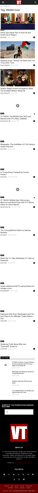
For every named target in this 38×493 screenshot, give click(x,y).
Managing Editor (4, 290)
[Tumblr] (14, 479)
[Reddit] (18, 474)
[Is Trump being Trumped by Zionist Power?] (17, 161)
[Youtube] (24, 479)
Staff (12, 486)
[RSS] (28, 474)
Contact (28, 488)
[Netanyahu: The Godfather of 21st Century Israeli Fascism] (17, 133)
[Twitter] (19, 479)
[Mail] (14, 474)
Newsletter (10, 488)
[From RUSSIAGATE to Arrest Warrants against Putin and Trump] (5, 393)
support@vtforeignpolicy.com (22, 462)
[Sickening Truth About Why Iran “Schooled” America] (17, 333)
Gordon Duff (3, 321)
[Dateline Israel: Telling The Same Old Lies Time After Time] (17, 49)
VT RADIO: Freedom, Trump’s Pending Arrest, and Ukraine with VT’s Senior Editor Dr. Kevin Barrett (23, 363)
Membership (29, 486)
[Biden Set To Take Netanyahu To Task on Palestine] (17, 247)
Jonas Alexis (3, 37)
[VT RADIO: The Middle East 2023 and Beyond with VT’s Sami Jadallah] (17, 105)
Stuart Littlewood (5, 65)
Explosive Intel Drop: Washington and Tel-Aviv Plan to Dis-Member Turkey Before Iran (17, 316)
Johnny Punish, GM (5, 121)
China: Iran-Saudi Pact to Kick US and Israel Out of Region (15, 34)
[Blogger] (4, 474)
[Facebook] (9, 474)
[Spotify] (33, 474)
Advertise (22, 488)
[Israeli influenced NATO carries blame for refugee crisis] (17, 275)
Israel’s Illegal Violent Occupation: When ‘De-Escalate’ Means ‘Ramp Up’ (16, 89)
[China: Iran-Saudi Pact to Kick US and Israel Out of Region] (17, 21)
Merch (16, 488)
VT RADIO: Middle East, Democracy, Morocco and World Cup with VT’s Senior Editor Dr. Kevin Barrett (17, 202)
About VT (7, 486)
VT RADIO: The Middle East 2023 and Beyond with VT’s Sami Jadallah (15, 117)
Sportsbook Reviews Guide (20, 491)
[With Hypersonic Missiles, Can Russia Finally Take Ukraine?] (5, 374)
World (2, 29)
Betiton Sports (31, 491)
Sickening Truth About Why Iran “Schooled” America (13, 345)
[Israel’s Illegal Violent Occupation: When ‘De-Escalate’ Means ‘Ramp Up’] (17, 77)
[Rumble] (23, 474)
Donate (22, 486)
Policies (17, 486)
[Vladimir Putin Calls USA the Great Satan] (5, 384)
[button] (3, 2)
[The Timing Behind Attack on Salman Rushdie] (17, 219)
